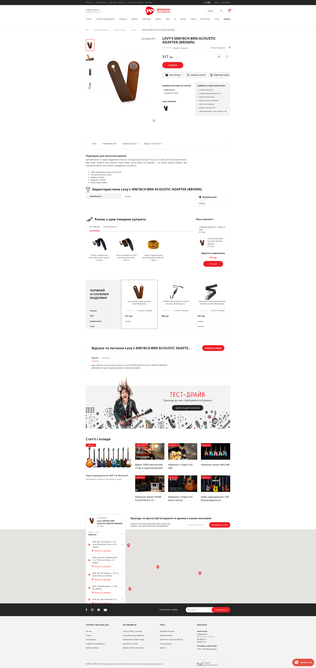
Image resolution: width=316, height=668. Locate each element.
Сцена (193, 19)
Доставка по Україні (130, 644)
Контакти (149, 2)
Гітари (88, 19)
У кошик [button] (213, 264)
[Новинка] (108, 457)
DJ (175, 19)
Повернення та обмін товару (134, 639)
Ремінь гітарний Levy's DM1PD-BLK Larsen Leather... (99, 256)
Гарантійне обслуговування (133, 635)
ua (209, 2)
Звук (168, 19)
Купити (173, 65)
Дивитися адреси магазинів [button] (188, 408)
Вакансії (163, 648)
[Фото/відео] (149, 451)
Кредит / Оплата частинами (133, 648)
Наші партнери (166, 644)
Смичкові (146, 19)
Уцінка (227, 19)
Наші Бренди (91, 639)
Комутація (205, 19)
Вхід (216, 2)
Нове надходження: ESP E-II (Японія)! (107, 475)
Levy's (133, 30)
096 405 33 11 (202, 639)
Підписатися (221, 609)
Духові (135, 19)
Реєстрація (226, 2)
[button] (154, 120)
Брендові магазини (167, 631)
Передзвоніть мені (219, 525)
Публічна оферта (92, 648)
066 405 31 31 (202, 642)
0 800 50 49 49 (92, 10)
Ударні (158, 19)
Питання (106, 358)
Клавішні (123, 19)
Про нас (89, 2)
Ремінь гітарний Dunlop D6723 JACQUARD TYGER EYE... (153, 256)
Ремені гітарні (119, 30)
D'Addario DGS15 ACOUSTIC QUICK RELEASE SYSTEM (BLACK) (175, 302)
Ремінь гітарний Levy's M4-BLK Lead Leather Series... (126, 256)
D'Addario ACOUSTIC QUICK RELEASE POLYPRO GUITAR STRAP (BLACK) (212, 302)
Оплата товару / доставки (132, 631)
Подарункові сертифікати (95, 644)
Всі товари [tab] (95, 227)
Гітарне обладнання (105, 19)
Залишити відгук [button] (213, 348)
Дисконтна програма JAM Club (171, 639)
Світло (183, 19)
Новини (89, 635)
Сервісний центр (166, 635)
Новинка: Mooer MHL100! (215, 464)
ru (205, 2)
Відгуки (95, 358)
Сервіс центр (101, 2)
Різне (216, 19)
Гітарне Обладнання (101, 30)
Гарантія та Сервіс (134, 2)
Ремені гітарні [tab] (110, 227)
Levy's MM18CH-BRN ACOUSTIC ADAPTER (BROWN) (215, 241)
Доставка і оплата (116, 2)
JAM (87, 30)
